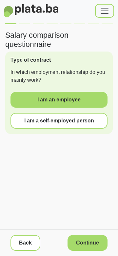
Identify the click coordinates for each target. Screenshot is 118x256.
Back (25, 242)
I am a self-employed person (59, 120)
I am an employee (59, 99)
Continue (87, 242)
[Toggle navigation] (104, 11)
